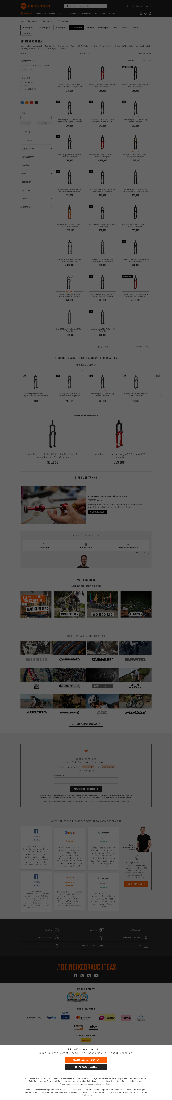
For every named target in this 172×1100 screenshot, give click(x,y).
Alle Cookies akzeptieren (84, 1059)
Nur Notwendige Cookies (86, 1066)
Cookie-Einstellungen (112, 1052)
